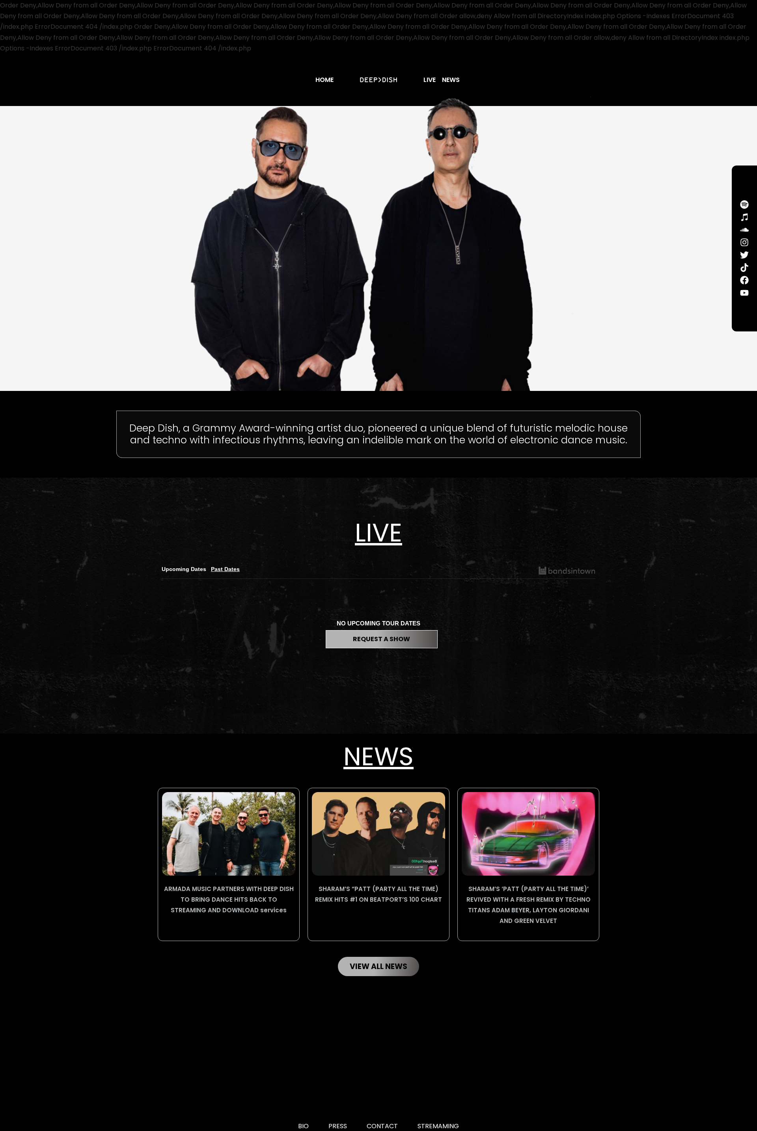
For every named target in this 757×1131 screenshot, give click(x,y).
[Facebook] (744, 280)
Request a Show (381, 639)
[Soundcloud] (744, 229)
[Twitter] (744, 255)
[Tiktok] (744, 267)
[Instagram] (744, 242)
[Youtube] (744, 292)
